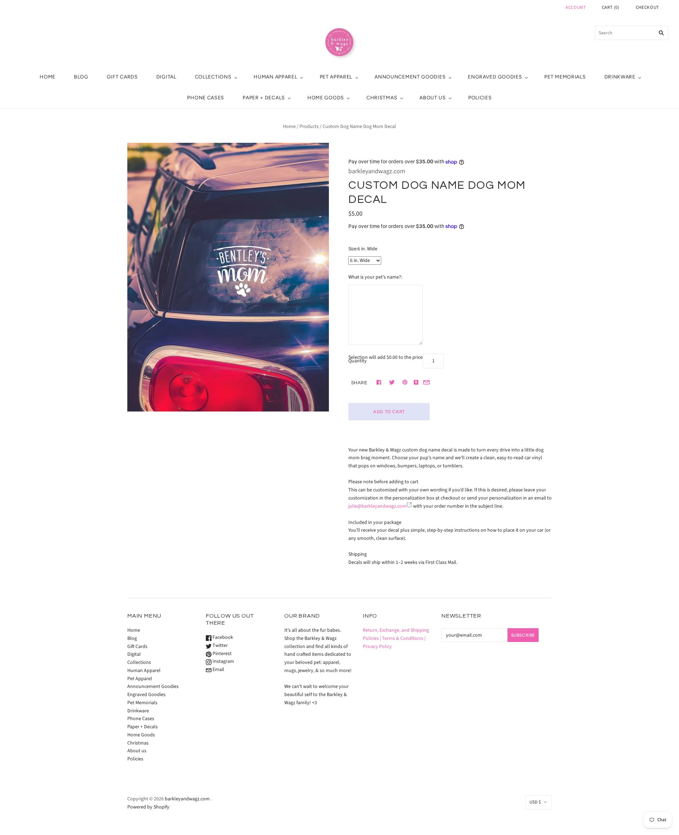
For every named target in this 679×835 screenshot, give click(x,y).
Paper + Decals (264, 98)
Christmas (381, 98)
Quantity (357, 360)
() (611, 7)
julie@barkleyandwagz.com (377, 506)
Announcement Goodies (410, 77)
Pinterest (221, 653)
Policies (480, 98)
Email (217, 669)
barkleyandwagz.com (376, 171)
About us (432, 98)
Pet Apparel (336, 77)
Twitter (219, 645)
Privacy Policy (377, 646)
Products (309, 126)
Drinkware (620, 77)
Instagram (222, 661)
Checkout (647, 7)
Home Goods (325, 98)
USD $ (535, 802)
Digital (166, 77)
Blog (81, 77)
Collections (213, 77)
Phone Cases (205, 98)
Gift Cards (122, 77)
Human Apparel (275, 77)
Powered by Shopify (148, 807)
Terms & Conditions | (403, 638)
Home (48, 77)
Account (575, 7)
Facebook (222, 637)
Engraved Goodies (495, 77)
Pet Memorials (565, 77)
